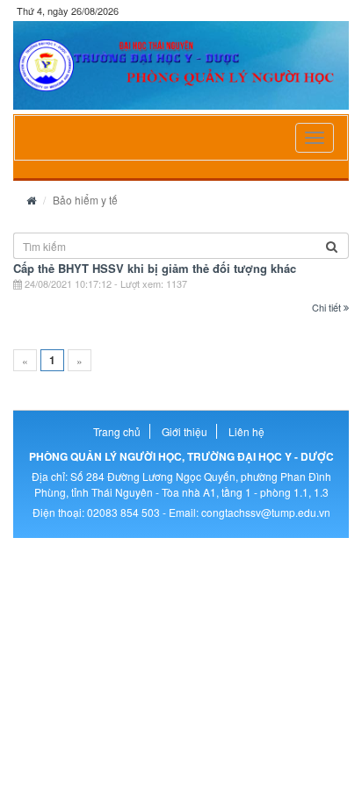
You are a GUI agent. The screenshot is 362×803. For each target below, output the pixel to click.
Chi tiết (328, 307)
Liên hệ (246, 431)
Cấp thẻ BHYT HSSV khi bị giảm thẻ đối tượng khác (154, 268)
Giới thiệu (184, 431)
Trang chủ (117, 431)
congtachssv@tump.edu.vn (265, 512)
